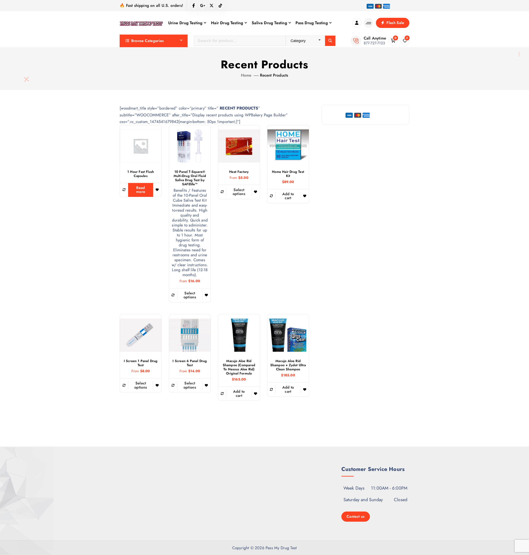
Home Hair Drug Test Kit (288, 174)
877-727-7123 (374, 43)
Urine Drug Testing (185, 23)
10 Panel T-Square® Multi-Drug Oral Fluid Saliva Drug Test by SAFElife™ (190, 178)
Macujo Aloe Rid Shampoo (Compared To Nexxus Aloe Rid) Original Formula (239, 367)
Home (246, 75)
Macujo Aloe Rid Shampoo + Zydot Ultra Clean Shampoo (288, 365)
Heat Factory (239, 172)
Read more (140, 189)
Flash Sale (394, 22)
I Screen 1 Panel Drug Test (141, 363)
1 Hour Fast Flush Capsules (140, 174)
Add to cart (288, 196)
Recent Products (274, 75)
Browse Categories (147, 40)
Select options (189, 295)
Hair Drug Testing (227, 23)
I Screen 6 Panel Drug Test (190, 363)
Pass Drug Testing (311, 23)
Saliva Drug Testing (269, 23)
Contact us (356, 516)
